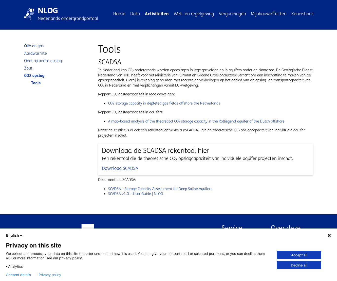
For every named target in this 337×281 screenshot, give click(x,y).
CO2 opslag (34, 75)
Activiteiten (157, 14)
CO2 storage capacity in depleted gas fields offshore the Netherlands (164, 103)
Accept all (299, 255)
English (12, 235)
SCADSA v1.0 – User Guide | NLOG (135, 194)
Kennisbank (302, 14)
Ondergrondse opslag (43, 60)
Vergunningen (232, 14)
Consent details (18, 275)
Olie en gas (34, 46)
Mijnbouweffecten (268, 14)
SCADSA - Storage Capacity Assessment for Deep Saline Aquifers (160, 189)
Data (135, 14)
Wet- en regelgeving (194, 14)
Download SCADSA (120, 168)
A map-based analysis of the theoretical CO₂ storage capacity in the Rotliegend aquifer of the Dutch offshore (196, 121)
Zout (28, 68)
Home (119, 14)
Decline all (299, 265)
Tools (36, 83)
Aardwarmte (35, 53)
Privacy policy (50, 275)
